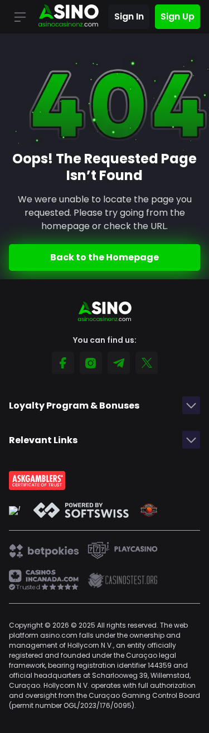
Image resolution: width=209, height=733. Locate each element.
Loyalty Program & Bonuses (74, 405)
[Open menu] (20, 17)
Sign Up (178, 16)
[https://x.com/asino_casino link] (146, 363)
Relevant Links (43, 440)
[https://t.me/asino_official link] (119, 363)
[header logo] (68, 16)
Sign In (129, 16)
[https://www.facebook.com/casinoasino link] (63, 363)
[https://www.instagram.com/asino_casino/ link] (91, 363)
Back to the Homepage (104, 257)
